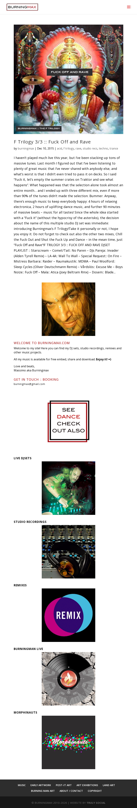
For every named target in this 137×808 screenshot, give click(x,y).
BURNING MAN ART (43, 790)
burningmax (26, 148)
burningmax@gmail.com (29, 384)
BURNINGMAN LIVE (28, 649)
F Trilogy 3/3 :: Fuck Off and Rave (52, 141)
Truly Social (96, 802)
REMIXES (20, 585)
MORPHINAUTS (25, 712)
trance (114, 148)
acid (59, 148)
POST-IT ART (64, 785)
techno (103, 148)
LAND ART (109, 785)
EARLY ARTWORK (41, 785)
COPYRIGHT (95, 790)
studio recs (90, 148)
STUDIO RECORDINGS (30, 522)
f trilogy (69, 148)
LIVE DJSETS (23, 458)
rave (78, 148)
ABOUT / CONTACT (71, 790)
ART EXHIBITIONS (87, 785)
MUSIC (22, 785)
